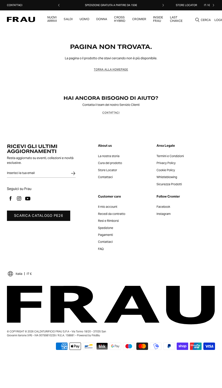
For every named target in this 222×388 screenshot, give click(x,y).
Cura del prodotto (110, 163)
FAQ (101, 249)
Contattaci (14, 5)
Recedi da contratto (111, 214)
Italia (19, 274)
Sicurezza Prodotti (169, 184)
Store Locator (107, 170)
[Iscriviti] (73, 173)
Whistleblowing (167, 177)
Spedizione (105, 228)
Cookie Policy (166, 170)
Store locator (186, 5)
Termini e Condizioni (170, 156)
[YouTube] (27, 198)
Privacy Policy (166, 163)
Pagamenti (105, 235)
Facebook (163, 207)
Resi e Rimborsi (108, 221)
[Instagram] (19, 198)
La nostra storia (108, 156)
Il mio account (107, 207)
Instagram (164, 214)
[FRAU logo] (21, 19)
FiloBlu (96, 335)
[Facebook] (10, 198)
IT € (29, 274)
